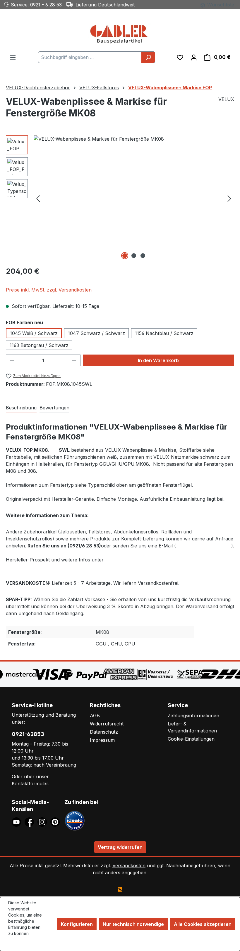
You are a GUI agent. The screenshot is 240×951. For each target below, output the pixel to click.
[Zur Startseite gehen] (120, 33)
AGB (95, 715)
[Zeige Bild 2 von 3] (133, 255)
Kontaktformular (30, 783)
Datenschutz (104, 732)
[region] (120, 198)
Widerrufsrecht (107, 724)
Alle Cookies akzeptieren (203, 924)
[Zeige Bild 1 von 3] (124, 255)
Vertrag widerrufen (120, 847)
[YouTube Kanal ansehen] (18, 821)
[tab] (21, 408)
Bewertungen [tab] (54, 408)
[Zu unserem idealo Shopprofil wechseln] (74, 820)
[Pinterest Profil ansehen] (56, 821)
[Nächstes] (229, 198)
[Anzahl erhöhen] (74, 360)
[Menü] (13, 57)
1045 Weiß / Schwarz (34, 333)
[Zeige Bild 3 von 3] (142, 255)
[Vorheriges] (38, 198)
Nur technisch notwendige (133, 924)
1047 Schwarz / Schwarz (96, 333)
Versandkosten (128, 865)
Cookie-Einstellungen (191, 739)
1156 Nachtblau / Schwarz (164, 333)
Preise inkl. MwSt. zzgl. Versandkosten (49, 290)
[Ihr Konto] (193, 57)
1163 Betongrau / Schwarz (39, 345)
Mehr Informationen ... (23, 942)
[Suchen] (148, 57)
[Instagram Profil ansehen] (43, 821)
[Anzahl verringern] (12, 360)
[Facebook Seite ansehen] (31, 821)
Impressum (102, 740)
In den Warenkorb (158, 360)
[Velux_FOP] (134, 198)
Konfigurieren (77, 924)
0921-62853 (28, 734)
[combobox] (90, 57)
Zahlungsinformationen (193, 715)
